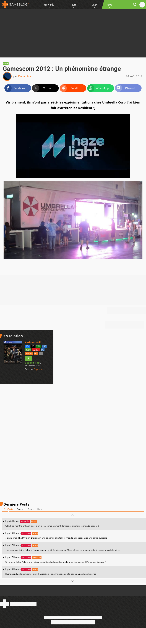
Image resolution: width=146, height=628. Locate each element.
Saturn (29, 353)
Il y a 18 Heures (50, 571)
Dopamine (24, 76)
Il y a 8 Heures (52, 523)
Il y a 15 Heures (56, 535)
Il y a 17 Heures (62, 547)
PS (42, 349)
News (30, 509)
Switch (36, 349)
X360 (28, 349)
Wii (41, 353)
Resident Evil (33, 342)
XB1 (38, 346)
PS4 (27, 346)
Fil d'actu (8, 509)
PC (33, 346)
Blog (5, 63)
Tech (73, 4)
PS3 (44, 346)
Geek (94, 4)
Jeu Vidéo (49, 4)
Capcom (38, 369)
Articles (20, 509)
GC (35, 353)
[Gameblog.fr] (14, 4)
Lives (39, 509)
